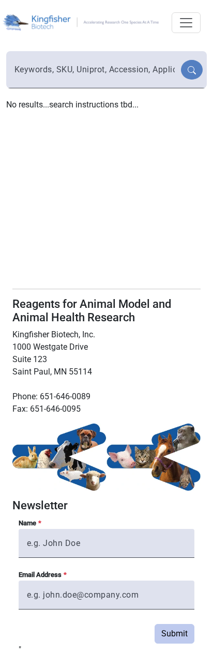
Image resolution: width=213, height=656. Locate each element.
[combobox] (94, 70)
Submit (174, 633)
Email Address (40, 575)
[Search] (192, 70)
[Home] (82, 21)
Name (27, 523)
